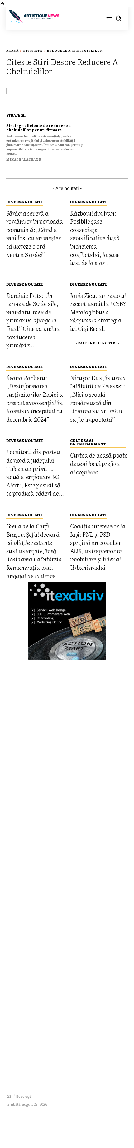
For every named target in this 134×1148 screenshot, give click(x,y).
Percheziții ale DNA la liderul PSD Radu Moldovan (57, 939)
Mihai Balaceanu (23, 159)
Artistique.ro (50, 1133)
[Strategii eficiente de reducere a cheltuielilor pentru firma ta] (109, 136)
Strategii (16, 115)
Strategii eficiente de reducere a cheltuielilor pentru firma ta (38, 128)
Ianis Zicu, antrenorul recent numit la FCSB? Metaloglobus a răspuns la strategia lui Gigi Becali (64, 880)
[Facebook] (11, 1085)
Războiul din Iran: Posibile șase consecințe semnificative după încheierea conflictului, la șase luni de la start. (65, 835)
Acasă (12, 50)
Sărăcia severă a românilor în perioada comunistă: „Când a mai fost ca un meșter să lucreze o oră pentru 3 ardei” (61, 813)
